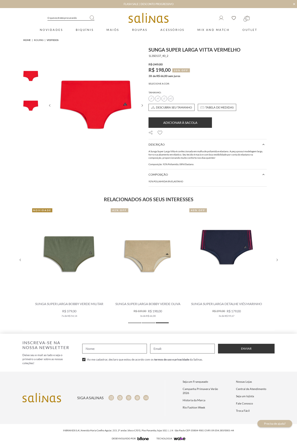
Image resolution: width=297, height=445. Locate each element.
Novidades (51, 29)
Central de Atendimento (251, 389)
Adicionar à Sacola (180, 122)
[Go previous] (49, 105)
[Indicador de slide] (134, 322)
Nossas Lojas (244, 381)
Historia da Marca (194, 400)
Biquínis (85, 29)
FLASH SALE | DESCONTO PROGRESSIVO (149, 4)
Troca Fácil (243, 410)
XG (171, 98)
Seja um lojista (245, 396)
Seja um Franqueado (195, 381)
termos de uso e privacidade (171, 359)
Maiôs (112, 29)
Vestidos (52, 40)
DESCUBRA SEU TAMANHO (174, 107)
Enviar (246, 348)
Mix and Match (213, 29)
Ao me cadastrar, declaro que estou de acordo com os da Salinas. (145, 359)
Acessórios (172, 29)
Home (27, 40)
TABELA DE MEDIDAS (219, 107)
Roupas (139, 29)
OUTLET (249, 29)
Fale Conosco (244, 403)
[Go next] (142, 105)
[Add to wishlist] (160, 132)
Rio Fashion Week (194, 407)
